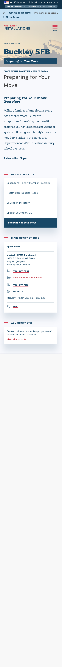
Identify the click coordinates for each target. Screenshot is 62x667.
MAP (15, 306)
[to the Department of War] (6, 2)
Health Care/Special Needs (22, 192)
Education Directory (18, 202)
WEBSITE (18, 291)
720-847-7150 (20, 285)
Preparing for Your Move (22, 222)
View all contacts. (17, 339)
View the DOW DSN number (27, 277)
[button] (31, 6)
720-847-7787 (21, 271)
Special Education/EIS (19, 212)
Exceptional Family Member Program (28, 182)
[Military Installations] (17, 28)
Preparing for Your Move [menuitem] (22, 61)
